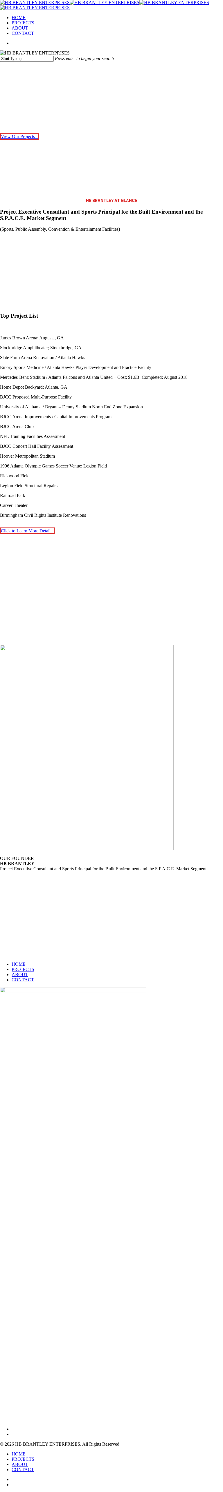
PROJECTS (23, 969)
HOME (19, 964)
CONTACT (23, 979)
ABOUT (20, 974)
